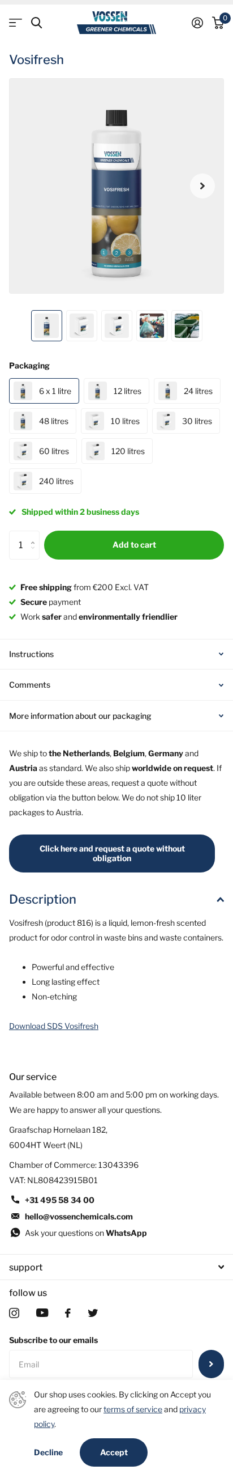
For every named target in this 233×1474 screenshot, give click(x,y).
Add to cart (134, 544)
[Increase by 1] (35, 535)
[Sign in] (197, 22)
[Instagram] (14, 1313)
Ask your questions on (86, 1233)
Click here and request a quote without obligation (112, 853)
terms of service (132, 1409)
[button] (202, 186)
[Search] (36, 23)
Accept (114, 1452)
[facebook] (68, 1313)
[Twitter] (93, 1313)
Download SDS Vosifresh (53, 1026)
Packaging (29, 365)
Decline (48, 1452)
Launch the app (15, 23)
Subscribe (211, 1364)
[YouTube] (42, 1312)
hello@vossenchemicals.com (79, 1216)
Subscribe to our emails (53, 1340)
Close (116, 1267)
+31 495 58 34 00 (59, 1200)
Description (42, 899)
